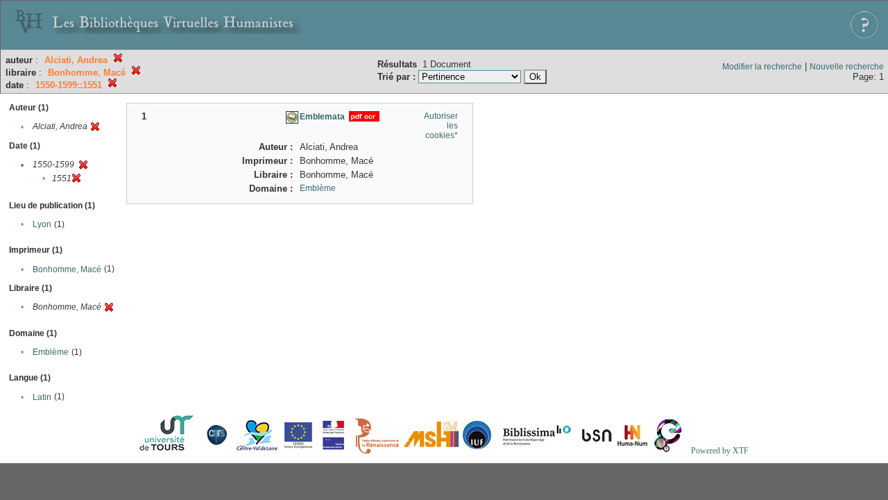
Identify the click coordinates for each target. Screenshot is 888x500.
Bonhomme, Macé (67, 269)
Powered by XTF (720, 451)
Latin (42, 397)
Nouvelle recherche (847, 67)
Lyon (42, 224)
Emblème (51, 352)
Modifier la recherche (762, 67)
